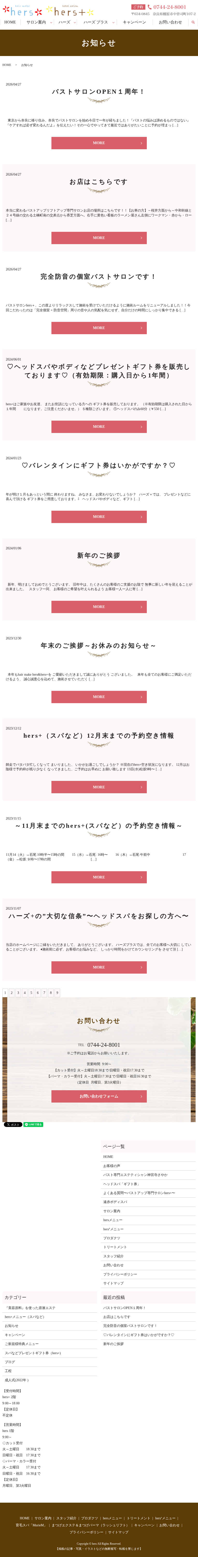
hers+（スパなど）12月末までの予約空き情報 (99, 735)
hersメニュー (112, 1220)
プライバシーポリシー (120, 1274)
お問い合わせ (170, 22)
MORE (99, 143)
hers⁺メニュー (113, 1229)
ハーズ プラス (96, 22)
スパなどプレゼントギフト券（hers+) (33, 1353)
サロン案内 (36, 22)
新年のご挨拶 (99, 555)
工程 (8, 1371)
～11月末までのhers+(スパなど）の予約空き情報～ (99, 825)
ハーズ (64, 22)
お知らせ (11, 1326)
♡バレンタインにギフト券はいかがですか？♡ (99, 465)
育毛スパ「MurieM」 (31, 1525)
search (196, 22)
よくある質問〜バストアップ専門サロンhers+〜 (139, 1193)
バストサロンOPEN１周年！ (99, 91)
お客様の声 (111, 1166)
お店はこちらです (99, 181)
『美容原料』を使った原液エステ (30, 1308)
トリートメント (115, 1247)
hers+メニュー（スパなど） (25, 1317)
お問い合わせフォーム (99, 1096)
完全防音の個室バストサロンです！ (99, 276)
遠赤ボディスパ (115, 1202)
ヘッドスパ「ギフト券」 (122, 1184)
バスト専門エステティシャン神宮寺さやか (135, 1175)
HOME (10, 22)
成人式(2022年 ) (16, 1380)
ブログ (10, 1362)
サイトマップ (113, 1283)
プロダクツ (111, 1238)
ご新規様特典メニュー (22, 1344)
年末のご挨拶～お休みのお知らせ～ (99, 645)
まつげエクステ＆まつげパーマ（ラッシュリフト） (90, 1525)
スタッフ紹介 (113, 1256)
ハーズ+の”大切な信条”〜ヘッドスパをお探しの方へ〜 (99, 916)
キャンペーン (134, 22)
